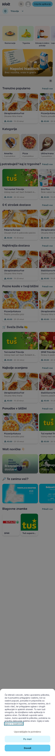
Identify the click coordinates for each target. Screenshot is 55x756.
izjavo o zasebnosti (14, 724)
